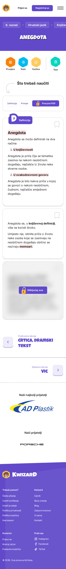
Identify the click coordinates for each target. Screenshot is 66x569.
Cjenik (37, 496)
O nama (38, 515)
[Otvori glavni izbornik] (60, 8)
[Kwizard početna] (6, 8)
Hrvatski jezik (37, 25)
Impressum (8, 520)
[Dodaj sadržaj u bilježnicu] (57, 124)
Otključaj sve (35, 290)
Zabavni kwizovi (42, 510)
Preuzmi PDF (50, 104)
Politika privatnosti (11, 510)
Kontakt (38, 520)
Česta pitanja (9, 496)
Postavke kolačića (11, 549)
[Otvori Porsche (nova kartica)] (32, 445)
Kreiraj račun (8, 544)
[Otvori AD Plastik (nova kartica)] (32, 407)
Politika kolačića (10, 515)
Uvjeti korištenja (10, 500)
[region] (33, 103)
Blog (36, 505)
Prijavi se (7, 539)
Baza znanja (40, 500)
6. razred (12, 25)
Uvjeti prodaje (9, 505)
